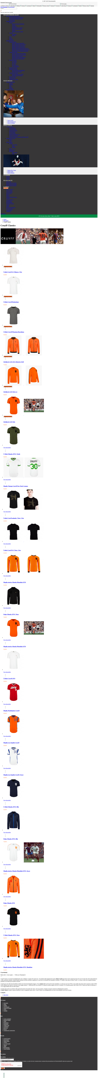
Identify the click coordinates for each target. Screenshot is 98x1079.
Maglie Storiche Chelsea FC (18, 45)
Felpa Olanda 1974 (9, 903)
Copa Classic (9, 190)
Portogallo (39, 5)
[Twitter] (1, 1069)
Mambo (14, 147)
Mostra (2, 974)
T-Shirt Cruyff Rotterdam (11, 302)
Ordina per (17, 974)
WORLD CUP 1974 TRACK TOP (13, 362)
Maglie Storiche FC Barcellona (19, 54)
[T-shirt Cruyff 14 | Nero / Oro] (23, 541)
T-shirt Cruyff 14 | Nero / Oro (12, 550)
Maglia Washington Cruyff (11, 710)
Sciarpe (8, 177)
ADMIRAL (9, 201)
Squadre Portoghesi (13, 73)
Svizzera (58, 5)
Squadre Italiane (13, 60)
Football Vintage (10, 203)
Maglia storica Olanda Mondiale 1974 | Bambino (17, 967)
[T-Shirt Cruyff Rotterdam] (13, 295)
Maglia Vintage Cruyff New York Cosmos (15, 486)
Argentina (14, 34)
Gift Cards (8, 181)
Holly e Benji (9, 142)
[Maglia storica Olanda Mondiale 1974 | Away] (23, 862)
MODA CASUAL (7, 125)
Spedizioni (5, 1024)
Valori (4, 1004)
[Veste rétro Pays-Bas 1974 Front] (13, 605)
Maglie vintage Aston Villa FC (19, 44)
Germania (28, 5)
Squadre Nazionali (10, 21)
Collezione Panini (13, 130)
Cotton (7, 205)
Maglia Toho (10, 171)
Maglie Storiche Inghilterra (18, 24)
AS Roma (14, 62)
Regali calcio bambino (11, 185)
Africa (10, 38)
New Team (14, 144)
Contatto (5, 1010)
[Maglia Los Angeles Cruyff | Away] (13, 765)
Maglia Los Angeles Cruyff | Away (13, 775)
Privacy (5, 1029)
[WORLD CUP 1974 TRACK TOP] (23, 355)
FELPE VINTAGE (7, 80)
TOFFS (8, 198)
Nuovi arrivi (12, 20)
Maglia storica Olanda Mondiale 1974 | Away (16, 871)
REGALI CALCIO (7, 180)
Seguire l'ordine (7, 1020)
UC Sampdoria (15, 66)
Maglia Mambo (10, 172)
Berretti (8, 176)
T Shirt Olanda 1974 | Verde (11, 454)
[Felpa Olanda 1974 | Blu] (13, 830)
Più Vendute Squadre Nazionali (16, 17)
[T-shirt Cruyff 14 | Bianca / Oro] (13, 265)
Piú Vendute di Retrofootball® (13, 16)
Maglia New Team (11, 170)
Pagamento (5, 1022)
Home (4, 219)
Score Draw (9, 193)
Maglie (10, 143)
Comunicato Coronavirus (9, 1030)
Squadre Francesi (13, 67)
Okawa (8, 194)
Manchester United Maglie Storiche (20, 51)
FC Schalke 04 (9, 208)
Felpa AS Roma (11, 123)
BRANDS (5, 188)
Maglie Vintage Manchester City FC (20, 48)
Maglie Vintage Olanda (17, 27)
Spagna (52, 5)
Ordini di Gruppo (7, 1008)
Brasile (13, 35)
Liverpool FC (9, 210)
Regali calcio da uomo (11, 183)
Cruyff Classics (12, 129)
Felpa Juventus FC (11, 121)
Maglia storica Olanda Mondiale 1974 (14, 582)
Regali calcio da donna (11, 184)
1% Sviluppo (6, 1007)
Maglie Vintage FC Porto (17, 74)
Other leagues (12, 78)
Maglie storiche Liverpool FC (18, 47)
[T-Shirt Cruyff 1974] (13, 669)
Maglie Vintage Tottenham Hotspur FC (21, 49)
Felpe (10, 148)
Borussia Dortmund (10, 207)
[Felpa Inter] (13, 116)
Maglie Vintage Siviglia (17, 56)
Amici (4, 1009)
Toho (13, 146)
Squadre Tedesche (13, 69)
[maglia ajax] (16, 166)
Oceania (11, 39)
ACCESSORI (6, 175)
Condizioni (5, 1026)
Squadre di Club (10, 40)
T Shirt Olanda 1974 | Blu (11, 807)
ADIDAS (8, 211)
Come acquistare (7, 1019)
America (11, 33)
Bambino (11, 151)
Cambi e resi (6, 1025)
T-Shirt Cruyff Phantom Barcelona (13, 332)
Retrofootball (12, 131)
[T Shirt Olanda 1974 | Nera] (13, 926)
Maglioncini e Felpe (10, 138)
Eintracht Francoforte (17, 71)
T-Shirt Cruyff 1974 (9, 678)
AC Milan (14, 61)
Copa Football (6, 1049)
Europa (10, 22)
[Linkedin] (2, 1069)
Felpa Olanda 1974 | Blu (10, 839)
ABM (7, 206)
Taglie (4, 1021)
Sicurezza (5, 1028)
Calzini (8, 179)
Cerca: (2, 8)
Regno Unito (46, 5)
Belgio (18, 5)
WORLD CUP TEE (9, 422)
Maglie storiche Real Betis (18, 58)
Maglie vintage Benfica (17, 75)
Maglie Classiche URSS (17, 31)
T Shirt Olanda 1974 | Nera (11, 935)
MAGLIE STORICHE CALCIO (11, 14)
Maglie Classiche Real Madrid (19, 53)
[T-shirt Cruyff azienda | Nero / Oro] (23, 509)
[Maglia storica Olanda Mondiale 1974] (23, 573)
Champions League (13, 79)
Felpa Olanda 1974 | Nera (11, 614)
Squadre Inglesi (12, 42)
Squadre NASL (12, 76)
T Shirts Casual (9, 126)
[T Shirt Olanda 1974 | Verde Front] (13, 445)
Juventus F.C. (15, 65)
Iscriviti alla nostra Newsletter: (7, 1058)
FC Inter (14, 64)
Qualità (5, 1005)
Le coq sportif (12, 133)
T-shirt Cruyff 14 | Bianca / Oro (12, 272)
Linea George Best (13, 135)
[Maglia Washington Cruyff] (13, 701)
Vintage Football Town (14, 134)
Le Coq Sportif (9, 199)
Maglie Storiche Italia (17, 29)
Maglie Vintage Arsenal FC (18, 43)
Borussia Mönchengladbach (18, 70)
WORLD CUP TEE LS (10, 392)
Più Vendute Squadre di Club (15, 18)
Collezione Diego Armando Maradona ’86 (18, 137)
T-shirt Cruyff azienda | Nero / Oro (13, 518)
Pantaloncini (12, 150)
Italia (33, 5)
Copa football (12, 128)
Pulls (10, 141)
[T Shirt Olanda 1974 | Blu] (13, 797)
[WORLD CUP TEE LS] (23, 385)
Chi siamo (5, 1003)
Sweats (10, 139)
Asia (10, 36)
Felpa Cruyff (10, 120)
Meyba (7, 195)
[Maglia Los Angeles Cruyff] (13, 733)
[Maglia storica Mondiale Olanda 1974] (23, 415)
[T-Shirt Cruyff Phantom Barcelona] (13, 325)
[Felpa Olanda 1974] (13, 894)
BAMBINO (6, 186)
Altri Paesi (12, 5)
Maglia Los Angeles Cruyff (11, 742)
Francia (23, 5)
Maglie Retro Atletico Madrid (18, 57)
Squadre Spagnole (13, 52)
